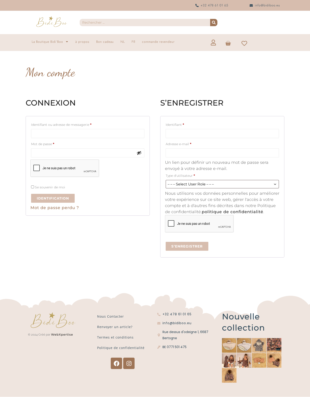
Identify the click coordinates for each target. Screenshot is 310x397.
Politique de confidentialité (121, 348)
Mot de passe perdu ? (54, 207)
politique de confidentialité (232, 211)
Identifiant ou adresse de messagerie (70, 124)
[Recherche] (213, 22)
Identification (53, 198)
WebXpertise (62, 334)
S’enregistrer (187, 246)
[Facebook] (116, 363)
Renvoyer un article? (115, 327)
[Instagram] (129, 363)
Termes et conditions (115, 337)
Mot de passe (51, 143)
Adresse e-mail (187, 143)
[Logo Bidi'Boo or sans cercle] (51, 21)
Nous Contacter (110, 316)
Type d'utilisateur (180, 176)
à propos (82, 41)
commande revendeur (158, 41)
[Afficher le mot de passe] (139, 152)
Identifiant (184, 124)
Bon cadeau (105, 41)
